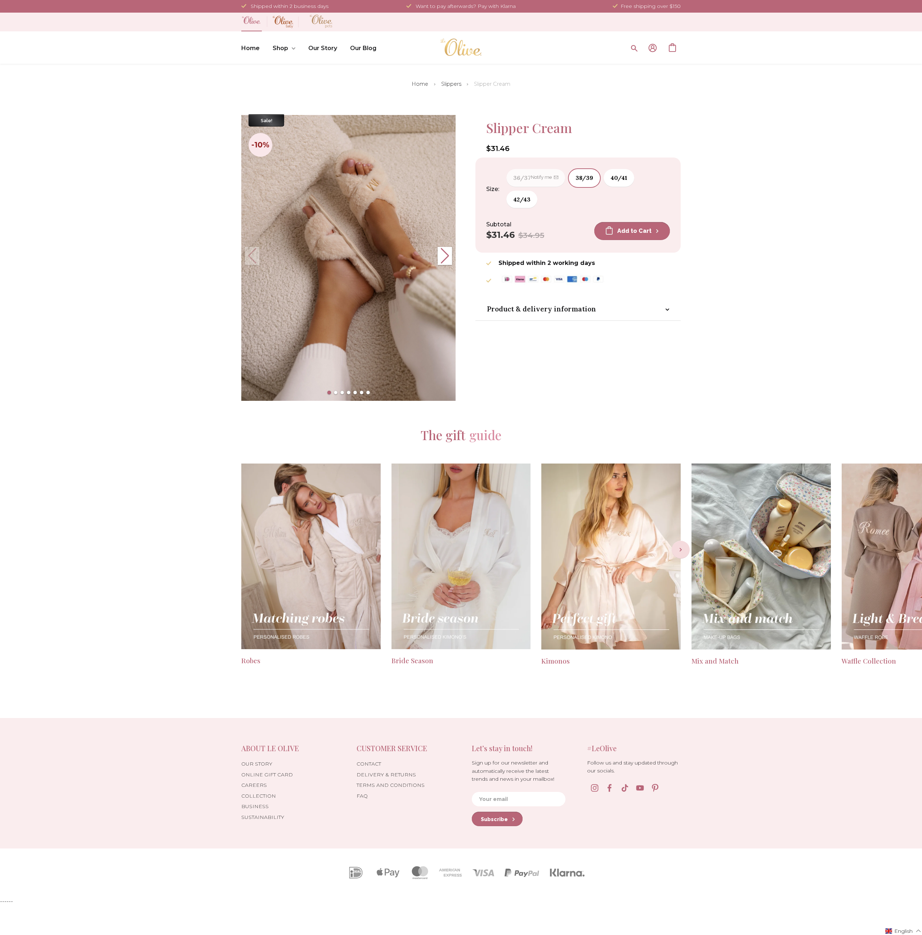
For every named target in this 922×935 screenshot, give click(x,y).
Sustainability (262, 817)
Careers (254, 785)
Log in (652, 48)
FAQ (362, 796)
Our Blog (363, 48)
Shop (280, 48)
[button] (329, 392)
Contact (369, 764)
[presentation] (681, 550)
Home (250, 48)
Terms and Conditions (391, 785)
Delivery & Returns (386, 774)
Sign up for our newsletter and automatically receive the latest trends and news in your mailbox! (513, 770)
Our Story (322, 48)
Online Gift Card (267, 774)
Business (255, 806)
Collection (258, 796)
